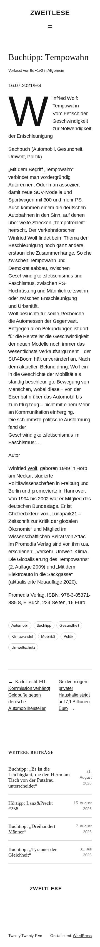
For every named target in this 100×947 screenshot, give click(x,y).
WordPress (82, 935)
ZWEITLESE (50, 12)
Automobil (19, 625)
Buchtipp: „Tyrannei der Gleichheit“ (32, 852)
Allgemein (56, 70)
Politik (68, 636)
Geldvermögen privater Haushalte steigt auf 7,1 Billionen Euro (74, 695)
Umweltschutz (23, 647)
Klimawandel (22, 636)
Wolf (32, 468)
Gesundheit (69, 625)
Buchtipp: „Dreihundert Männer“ (31, 829)
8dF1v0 (36, 70)
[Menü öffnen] (50, 26)
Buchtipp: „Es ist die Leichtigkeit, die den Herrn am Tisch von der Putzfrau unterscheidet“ (39, 777)
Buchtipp (44, 625)
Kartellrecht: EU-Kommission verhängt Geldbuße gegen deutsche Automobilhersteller (29, 695)
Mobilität (48, 636)
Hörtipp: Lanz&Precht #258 (30, 805)
